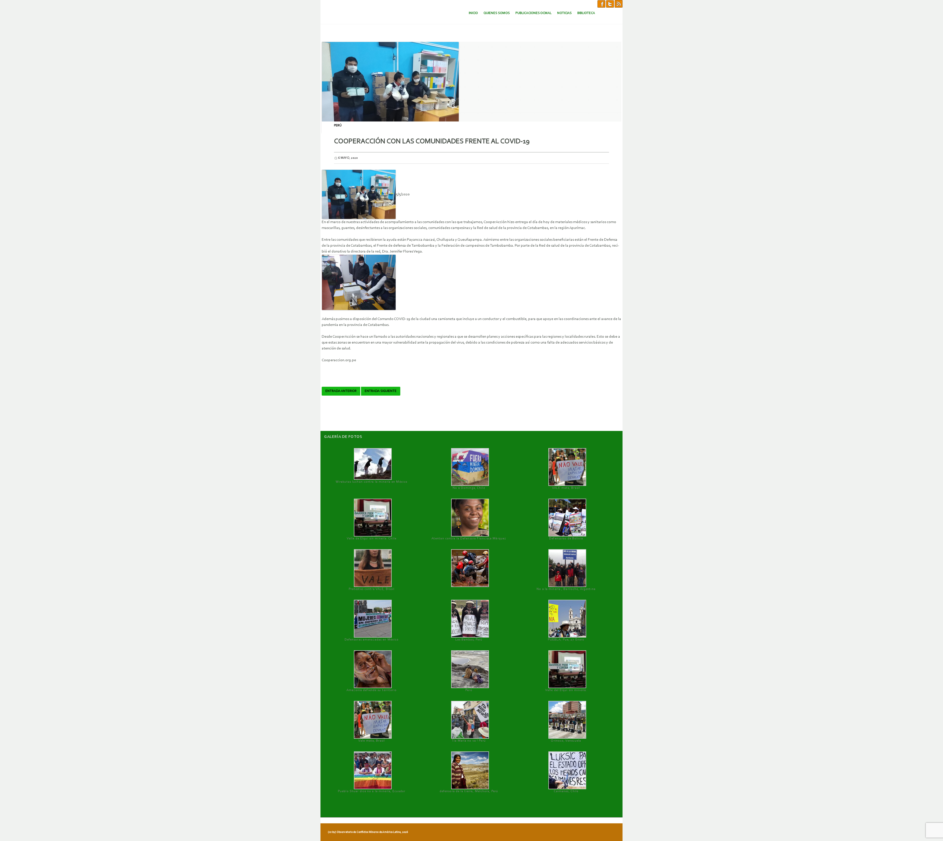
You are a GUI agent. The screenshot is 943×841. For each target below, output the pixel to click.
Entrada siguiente (381, 391)
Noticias (564, 13)
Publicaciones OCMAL (533, 13)
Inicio (473, 13)
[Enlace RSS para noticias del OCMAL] (619, 4)
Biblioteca (586, 13)
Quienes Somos (497, 13)
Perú (338, 125)
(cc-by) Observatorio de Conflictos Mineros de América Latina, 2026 (368, 832)
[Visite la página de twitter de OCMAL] (610, 4)
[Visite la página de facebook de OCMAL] (601, 4)
